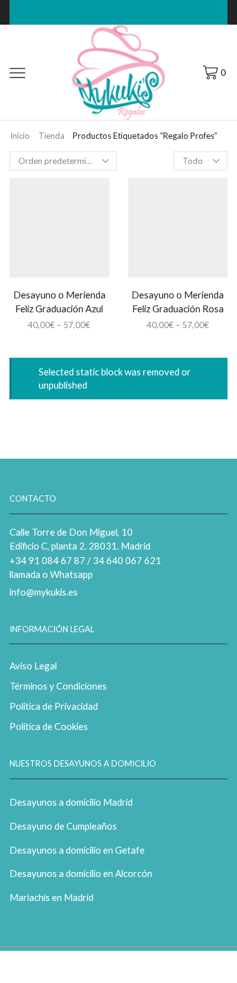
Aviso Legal (33, 665)
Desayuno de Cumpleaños (63, 826)
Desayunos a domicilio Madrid (71, 802)
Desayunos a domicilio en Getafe (77, 850)
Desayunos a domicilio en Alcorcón (80, 873)
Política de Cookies (48, 726)
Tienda (51, 136)
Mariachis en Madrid (51, 897)
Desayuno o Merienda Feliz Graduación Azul (59, 301)
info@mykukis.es (43, 591)
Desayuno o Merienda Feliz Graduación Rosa (177, 301)
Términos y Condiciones (58, 686)
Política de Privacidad (53, 706)
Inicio (20, 136)
